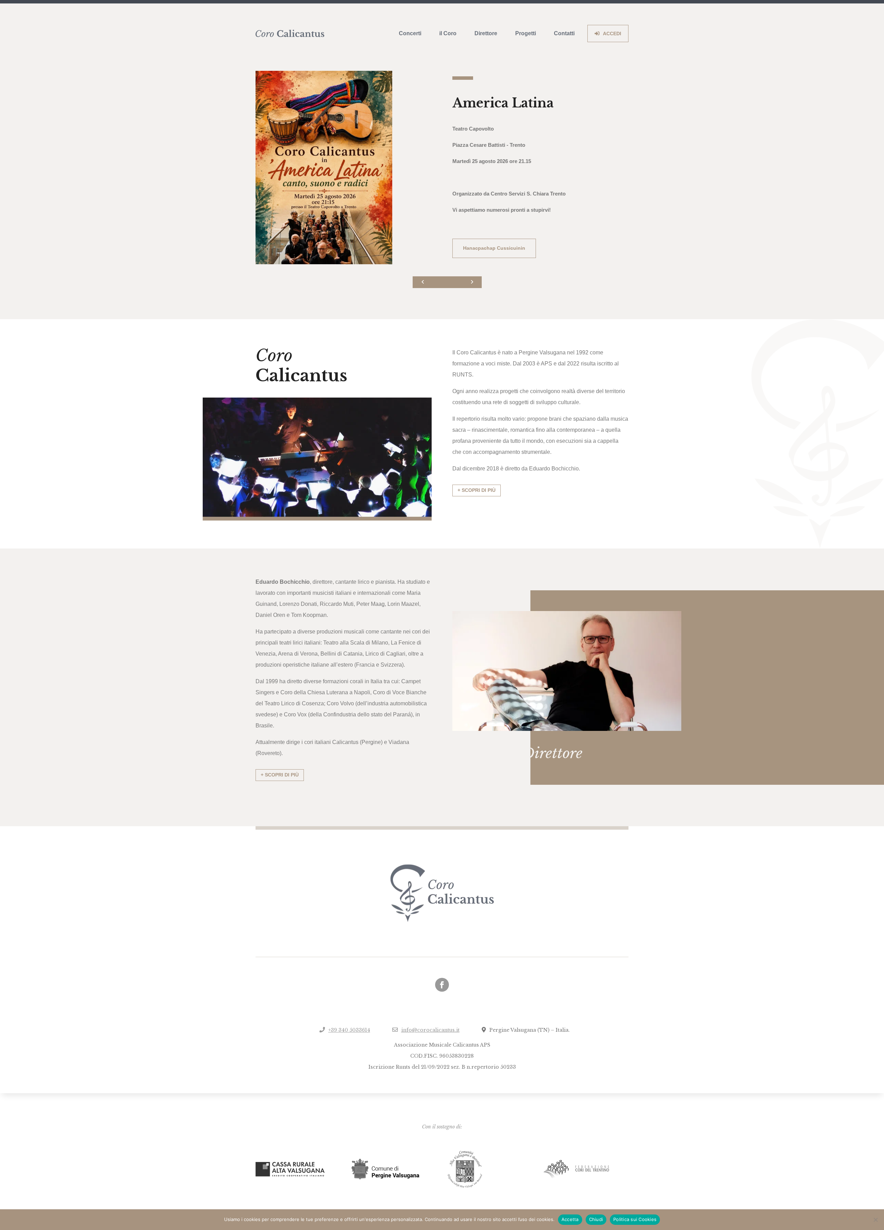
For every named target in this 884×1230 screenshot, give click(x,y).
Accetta (570, 1219)
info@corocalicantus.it (430, 1030)
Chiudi (596, 1219)
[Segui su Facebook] (442, 985)
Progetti (525, 33)
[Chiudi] (875, 1219)
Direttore (485, 33)
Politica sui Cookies (634, 1219)
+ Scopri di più (477, 490)
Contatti (564, 33)
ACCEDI (612, 33)
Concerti (410, 33)
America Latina (503, 103)
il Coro (448, 33)
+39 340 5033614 (349, 1030)
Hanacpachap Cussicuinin (494, 248)
